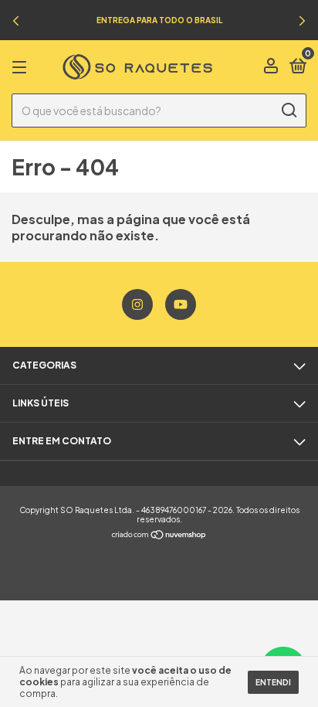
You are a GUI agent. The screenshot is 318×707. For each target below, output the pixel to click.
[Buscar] (288, 110)
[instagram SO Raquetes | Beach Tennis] (137, 304)
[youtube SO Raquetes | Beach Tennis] (180, 304)
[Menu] (22, 67)
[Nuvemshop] (159, 535)
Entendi (273, 682)
